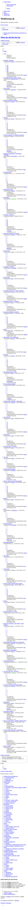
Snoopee (13, 686)
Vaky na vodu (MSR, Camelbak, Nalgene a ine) (15, 720)
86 (7, 220)
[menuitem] (11, 4)
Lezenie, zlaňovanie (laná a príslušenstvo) (13, 730)
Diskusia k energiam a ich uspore (11, 233)
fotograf (13, 101)
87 (7, 221)
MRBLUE (9, 539)
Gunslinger (13, 198)
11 (7, 108)
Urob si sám (6, 569)
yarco (24, 658)
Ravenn (25, 495)
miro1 (12, 302)
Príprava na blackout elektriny (11, 100)
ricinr (12, 278)
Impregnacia (6, 702)
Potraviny (6, 354)
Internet (5, 498)
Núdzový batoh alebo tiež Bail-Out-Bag (13, 583)
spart (12, 626)
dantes (24, 352)
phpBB (8, 896)
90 (7, 225)
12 (7, 109)
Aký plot (6, 457)
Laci (24, 264)
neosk (12, 435)
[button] (5, 51)
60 (7, 206)
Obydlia (5, 117)
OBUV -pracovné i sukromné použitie (13, 481)
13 (7, 111)
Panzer (12, 173)
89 (7, 224)
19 (7, 491)
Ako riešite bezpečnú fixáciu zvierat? (12, 77)
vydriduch (9, 230)
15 (7, 127)
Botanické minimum (8, 542)
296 (7, 71)
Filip (24, 169)
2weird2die (13, 268)
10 (7, 107)
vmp (24, 647)
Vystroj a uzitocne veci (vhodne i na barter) (14, 135)
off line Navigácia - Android (10, 611)
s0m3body (9, 85)
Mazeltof (17, 900)
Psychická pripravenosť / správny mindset (13, 290)
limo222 (13, 338)
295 (7, 69)
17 (7, 364)
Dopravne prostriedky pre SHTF (11, 312)
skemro (25, 97)
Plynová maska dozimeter (10, 384)
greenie (12, 61)
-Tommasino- (14, 510)
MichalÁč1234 (14, 79)
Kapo (12, 136)
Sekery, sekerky (7, 746)
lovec (24, 115)
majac (12, 585)
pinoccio (9, 718)
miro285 (13, 234)
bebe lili (13, 356)
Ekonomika (6, 197)
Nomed (25, 186)
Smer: (15, 758)
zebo (24, 598)
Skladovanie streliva (8, 189)
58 (7, 204)
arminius (13, 402)
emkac (12, 447)
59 (7, 205)
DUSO (12, 119)
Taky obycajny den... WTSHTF (11, 671)
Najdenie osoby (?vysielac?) (10, 446)
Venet (12, 418)
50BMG (25, 334)
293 (7, 67)
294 (7, 68)
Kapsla (5, 600)
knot (24, 194)
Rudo (12, 373)
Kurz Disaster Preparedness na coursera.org (14, 642)
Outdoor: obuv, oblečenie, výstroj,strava (13, 401)
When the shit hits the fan (10, 37)
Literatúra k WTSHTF (9, 266)
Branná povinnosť (8, 523)
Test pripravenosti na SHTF (10, 372)
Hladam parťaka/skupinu (9, 469)
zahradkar (13, 470)
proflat (4, 900)
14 (7, 125)
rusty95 (25, 132)
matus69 (25, 212)
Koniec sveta (7, 277)
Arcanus (13, 643)
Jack (24, 309)
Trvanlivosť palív (8, 172)
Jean (12, 330)
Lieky (5, 509)
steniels (25, 298)
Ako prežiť (6, 555)
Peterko (13, 651)
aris (12, 216)
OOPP (5, 329)
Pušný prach (6, 434)
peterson (13, 482)
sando (12, 499)
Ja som (12, 292)
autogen (25, 682)
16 (7, 128)
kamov (12, 703)
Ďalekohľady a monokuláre (10, 650)
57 (7, 202)
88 (7, 222)
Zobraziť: (4, 757)
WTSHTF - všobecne (9, 214)
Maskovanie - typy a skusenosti (11, 337)
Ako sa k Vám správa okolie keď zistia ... (13, 684)
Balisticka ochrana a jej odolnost (11, 301)
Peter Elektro (14, 156)
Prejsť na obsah (4, 25)
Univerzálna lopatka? (9, 711)
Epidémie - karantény (9, 60)
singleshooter (10, 381)
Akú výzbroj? (7, 417)
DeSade (25, 431)
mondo (25, 454)
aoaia (24, 443)
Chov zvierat (7, 88)
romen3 (25, 414)
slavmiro (9, 478)
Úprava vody (7, 250)
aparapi (25, 75)
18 (7, 365)
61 (7, 208)
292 (7, 65)
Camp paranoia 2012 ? (9, 660)
